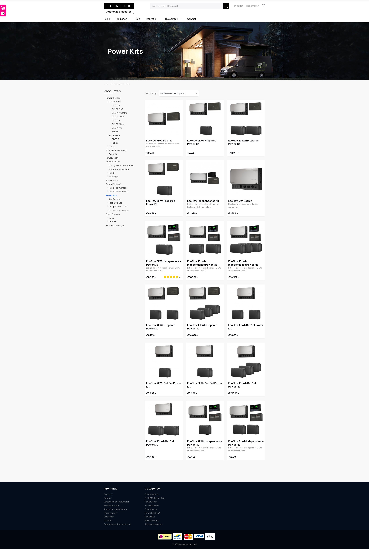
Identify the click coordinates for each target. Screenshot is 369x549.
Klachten (108, 520)
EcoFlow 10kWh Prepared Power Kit (243, 142)
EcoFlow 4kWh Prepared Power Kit (160, 326)
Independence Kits (118, 206)
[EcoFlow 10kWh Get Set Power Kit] (164, 419)
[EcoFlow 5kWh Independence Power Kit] (164, 239)
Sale (138, 18)
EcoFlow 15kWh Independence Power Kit (243, 263)
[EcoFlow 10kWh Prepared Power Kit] (246, 118)
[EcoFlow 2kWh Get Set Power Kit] (164, 361)
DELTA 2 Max (118, 124)
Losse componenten (119, 191)
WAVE (111, 217)
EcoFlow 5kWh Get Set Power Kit (204, 384)
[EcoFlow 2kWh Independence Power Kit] (205, 419)
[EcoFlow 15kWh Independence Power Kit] (246, 239)
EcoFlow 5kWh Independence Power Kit (163, 263)
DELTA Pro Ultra (119, 112)
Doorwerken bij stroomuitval (117, 524)
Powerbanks (112, 180)
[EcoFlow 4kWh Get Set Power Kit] (246, 303)
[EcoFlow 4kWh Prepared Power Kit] (164, 303)
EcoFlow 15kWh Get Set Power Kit (242, 384)
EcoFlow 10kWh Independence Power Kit (202, 263)
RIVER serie (114, 135)
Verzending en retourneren (116, 501)
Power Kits (111, 195)
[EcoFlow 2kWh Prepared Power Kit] (205, 118)
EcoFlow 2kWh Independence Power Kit (204, 443)
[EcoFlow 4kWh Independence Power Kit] (246, 419)
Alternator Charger (115, 225)
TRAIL (112, 146)
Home (107, 18)
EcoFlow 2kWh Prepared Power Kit (201, 142)
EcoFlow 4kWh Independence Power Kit (246, 443)
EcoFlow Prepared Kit (159, 140)
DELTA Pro (117, 127)
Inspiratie (151, 18)
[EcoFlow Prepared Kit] (164, 118)
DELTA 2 (116, 120)
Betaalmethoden (112, 505)
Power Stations (113, 98)
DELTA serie (115, 101)
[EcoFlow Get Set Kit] (246, 179)
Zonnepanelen (113, 161)
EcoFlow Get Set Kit (240, 201)
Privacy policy (110, 513)
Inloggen (238, 5)
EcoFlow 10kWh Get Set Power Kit (160, 443)
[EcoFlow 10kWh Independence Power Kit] (205, 239)
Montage (113, 176)
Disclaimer (109, 516)
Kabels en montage (118, 187)
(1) (179, 276)
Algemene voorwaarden (115, 509)
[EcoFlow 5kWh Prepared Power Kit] (164, 179)
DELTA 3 (116, 105)
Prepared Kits (115, 202)
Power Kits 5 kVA (113, 184)
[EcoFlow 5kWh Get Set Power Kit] (205, 361)
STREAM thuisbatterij (116, 150)
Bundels (113, 154)
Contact (191, 18)
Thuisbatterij (172, 18)
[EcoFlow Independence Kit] (205, 179)
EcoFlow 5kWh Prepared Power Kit (160, 202)
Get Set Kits (115, 199)
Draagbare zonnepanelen (121, 165)
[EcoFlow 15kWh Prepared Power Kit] (205, 303)
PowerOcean (112, 157)
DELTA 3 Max (118, 116)
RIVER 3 (115, 139)
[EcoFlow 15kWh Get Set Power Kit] (246, 361)
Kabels (115, 131)
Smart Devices (113, 214)
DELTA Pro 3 (117, 109)
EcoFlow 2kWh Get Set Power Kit (163, 384)
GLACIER (113, 221)
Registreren (252, 5)
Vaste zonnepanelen (119, 169)
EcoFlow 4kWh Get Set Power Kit (245, 326)
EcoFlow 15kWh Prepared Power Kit (202, 326)
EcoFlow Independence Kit (203, 201)
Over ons (108, 494)
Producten (121, 18)
